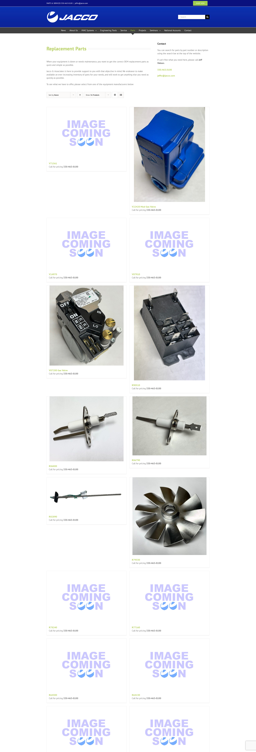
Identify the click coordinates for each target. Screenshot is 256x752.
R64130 (136, 694)
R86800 (53, 466)
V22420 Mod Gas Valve (144, 206)
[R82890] (86, 494)
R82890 (53, 516)
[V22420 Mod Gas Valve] (169, 154)
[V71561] (86, 133)
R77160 (136, 627)
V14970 (53, 274)
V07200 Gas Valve (58, 370)
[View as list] (121, 95)
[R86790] (169, 425)
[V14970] (86, 243)
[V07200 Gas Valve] (86, 326)
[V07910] (169, 243)
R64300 (53, 694)
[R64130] (169, 664)
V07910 (136, 274)
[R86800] (86, 428)
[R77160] (169, 597)
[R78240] (86, 597)
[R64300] (86, 664)
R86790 (136, 460)
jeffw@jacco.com (81, 3)
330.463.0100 (164, 69)
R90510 (136, 385)
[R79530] (169, 516)
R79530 (136, 559)
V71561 (53, 163)
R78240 (53, 627)
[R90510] (169, 333)
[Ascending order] (80, 95)
